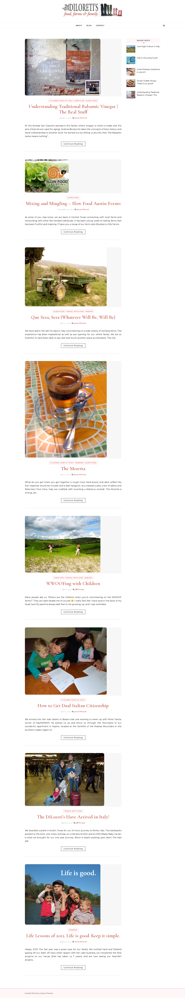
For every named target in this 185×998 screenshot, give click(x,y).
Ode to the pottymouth (147, 58)
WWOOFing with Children (73, 583)
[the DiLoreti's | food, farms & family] (92, 10)
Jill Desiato (79, 589)
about (79, 25)
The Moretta (73, 468)
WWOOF (89, 311)
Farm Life (79, 101)
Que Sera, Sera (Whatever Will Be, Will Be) (73, 317)
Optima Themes (46, 993)
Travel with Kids (75, 311)
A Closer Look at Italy (61, 101)
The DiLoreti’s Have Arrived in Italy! (73, 817)
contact (100, 25)
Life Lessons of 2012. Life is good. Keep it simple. (73, 936)
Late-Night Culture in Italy (148, 46)
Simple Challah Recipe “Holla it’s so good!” (146, 82)
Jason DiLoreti (81, 118)
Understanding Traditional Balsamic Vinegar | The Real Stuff (73, 109)
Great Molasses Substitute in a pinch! (148, 70)
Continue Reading (73, 144)
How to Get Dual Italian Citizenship (73, 705)
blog (89, 25)
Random (79, 463)
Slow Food (91, 101)
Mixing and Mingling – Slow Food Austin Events (73, 203)
